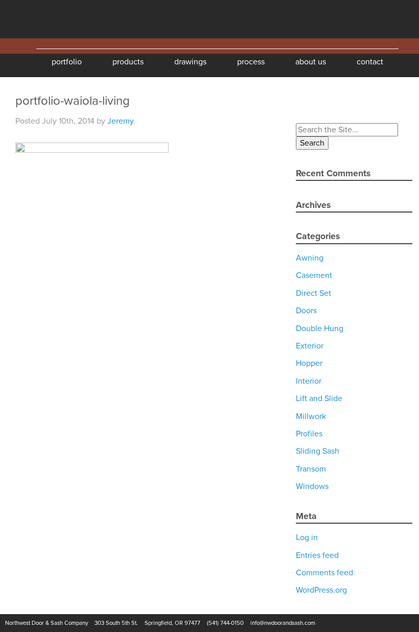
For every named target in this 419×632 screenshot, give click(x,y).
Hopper (309, 363)
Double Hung (319, 328)
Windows (312, 486)
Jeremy (120, 121)
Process (251, 62)
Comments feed (324, 573)
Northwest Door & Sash (41, 19)
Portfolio (67, 62)
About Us (310, 62)
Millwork (311, 416)
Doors (306, 311)
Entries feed (317, 555)
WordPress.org (321, 590)
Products (128, 62)
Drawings (190, 62)
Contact (370, 62)
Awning (309, 258)
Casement (314, 275)
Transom (311, 469)
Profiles (309, 434)
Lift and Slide (319, 398)
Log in (307, 537)
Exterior (309, 346)
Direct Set (313, 293)
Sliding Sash (317, 451)
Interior (308, 381)
